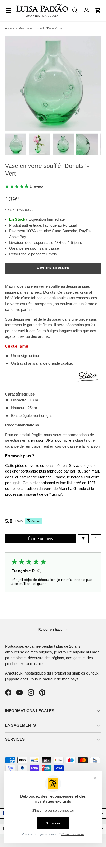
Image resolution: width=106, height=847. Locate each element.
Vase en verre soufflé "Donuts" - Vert (42, 28)
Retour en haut (50, 629)
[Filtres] (83, 538)
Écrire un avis (40, 538)
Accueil (9, 28)
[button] (97, 10)
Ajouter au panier (53, 268)
